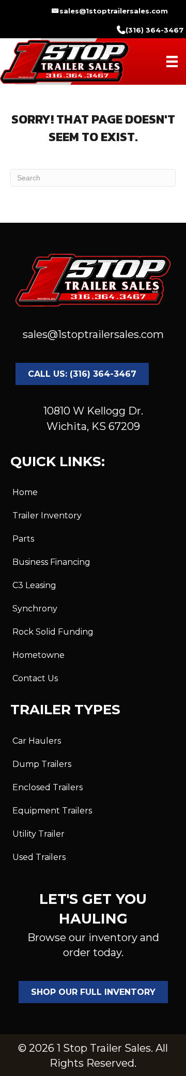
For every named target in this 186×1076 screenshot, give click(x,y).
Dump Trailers (41, 764)
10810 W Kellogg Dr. (93, 411)
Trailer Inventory (47, 515)
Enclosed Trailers (47, 787)
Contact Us (35, 678)
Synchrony (34, 608)
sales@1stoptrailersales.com (93, 334)
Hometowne (38, 655)
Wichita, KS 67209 (93, 426)
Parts (23, 539)
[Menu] (172, 61)
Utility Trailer (38, 834)
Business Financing (51, 562)
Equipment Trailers (52, 811)
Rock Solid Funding (53, 632)
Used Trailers (39, 857)
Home (25, 492)
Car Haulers (36, 741)
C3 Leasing (34, 585)
